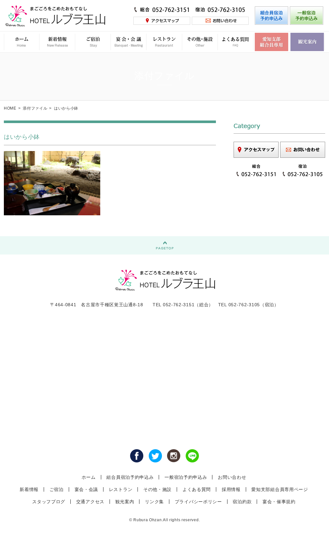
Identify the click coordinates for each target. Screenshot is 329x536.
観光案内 (124, 501)
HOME (10, 108)
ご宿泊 (56, 489)
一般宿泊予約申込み (185, 477)
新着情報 (29, 489)
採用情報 (231, 489)
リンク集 (154, 501)
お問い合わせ (232, 477)
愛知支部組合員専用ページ (279, 489)
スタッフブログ (48, 501)
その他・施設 (157, 489)
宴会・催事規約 (279, 501)
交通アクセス (90, 501)
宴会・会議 (86, 489)
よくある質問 (196, 489)
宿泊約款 (242, 501)
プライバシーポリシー (198, 501)
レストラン (121, 489)
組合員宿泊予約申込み (130, 477)
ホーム (89, 477)
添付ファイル (35, 108)
